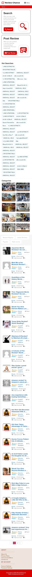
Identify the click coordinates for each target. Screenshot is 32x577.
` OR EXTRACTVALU (13, 101)
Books (13, 271)
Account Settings (6, 566)
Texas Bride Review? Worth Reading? (20, 322)
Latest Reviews (22, 238)
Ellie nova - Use (22, 79)
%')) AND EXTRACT (8, 73)
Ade (4, 101)
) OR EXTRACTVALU (9, 153)
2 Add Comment (17, 405)
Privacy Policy (5, 556)
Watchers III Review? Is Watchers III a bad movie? (20, 338)
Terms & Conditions (7, 558)
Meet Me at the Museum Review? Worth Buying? (18, 264)
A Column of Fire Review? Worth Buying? (18, 353)
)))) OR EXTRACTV (22, 132)
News (13, 403)
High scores (16, 242)
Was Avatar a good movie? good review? (19, 367)
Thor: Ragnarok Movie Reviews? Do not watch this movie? (20, 294)
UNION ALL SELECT (23, 73)
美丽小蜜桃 (20, 169)
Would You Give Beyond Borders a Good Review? (19, 470)
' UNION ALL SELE (20, 88)
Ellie (17, 141)
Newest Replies (8, 238)
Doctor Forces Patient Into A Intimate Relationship (20, 441)
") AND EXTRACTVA (8, 66)
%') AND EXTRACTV (14, 125)
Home (3, 7)
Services (14, 536)
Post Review (11, 38)
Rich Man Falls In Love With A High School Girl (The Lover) (20, 485)
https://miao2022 (8, 88)
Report (28, 252)
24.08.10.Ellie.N (7, 76)
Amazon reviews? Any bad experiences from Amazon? (20, 529)
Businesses (15, 389)
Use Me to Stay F (8, 135)
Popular (5, 242)
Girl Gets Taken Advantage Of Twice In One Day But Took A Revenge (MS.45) (20, 427)
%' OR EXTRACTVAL (9, 79)
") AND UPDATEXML (9, 113)
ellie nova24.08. (19, 76)
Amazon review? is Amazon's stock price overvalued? (20, 382)
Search (7, 13)
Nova (4, 125)
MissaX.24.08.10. (22, 85)
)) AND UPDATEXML (9, 82)
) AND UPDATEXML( (9, 110)
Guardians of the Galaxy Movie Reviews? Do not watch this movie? (19, 280)
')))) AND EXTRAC (22, 157)
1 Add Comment (17, 258)
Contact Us (4, 559)
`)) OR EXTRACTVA (22, 113)
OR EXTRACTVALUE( (9, 69)
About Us (4, 554)
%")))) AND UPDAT (8, 141)
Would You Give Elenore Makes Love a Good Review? (20, 308)
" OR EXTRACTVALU (9, 172)
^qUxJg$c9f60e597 (22, 138)
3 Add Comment (17, 361)
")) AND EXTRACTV (8, 116)
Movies (13, 256)
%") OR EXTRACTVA (9, 104)
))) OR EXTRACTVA (8, 160)
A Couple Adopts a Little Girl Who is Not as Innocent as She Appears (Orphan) (19, 501)
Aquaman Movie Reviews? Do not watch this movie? (19, 250)
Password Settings (6, 568)
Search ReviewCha (8, 122)
